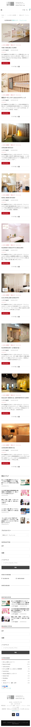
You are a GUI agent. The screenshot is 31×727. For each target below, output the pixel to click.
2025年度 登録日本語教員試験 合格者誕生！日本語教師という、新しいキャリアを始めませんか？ (10, 492)
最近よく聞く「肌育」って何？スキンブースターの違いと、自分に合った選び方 (10, 501)
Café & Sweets (16, 666)
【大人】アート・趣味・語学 (16, 682)
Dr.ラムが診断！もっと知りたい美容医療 (16, 668)
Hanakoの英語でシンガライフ (16, 673)
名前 (3, 553)
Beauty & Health (16, 664)
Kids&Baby (16, 678)
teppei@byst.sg (15, 710)
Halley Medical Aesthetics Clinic (15, 398)
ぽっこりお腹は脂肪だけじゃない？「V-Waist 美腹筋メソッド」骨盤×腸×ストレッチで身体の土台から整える (10, 482)
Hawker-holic (16, 675)
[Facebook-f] (17, 714)
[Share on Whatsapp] (17, 66)
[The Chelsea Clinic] (15, 32)
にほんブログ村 (6, 688)
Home (3, 15)
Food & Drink (16, 671)
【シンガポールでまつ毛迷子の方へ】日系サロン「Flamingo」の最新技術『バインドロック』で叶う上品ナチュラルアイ (10, 520)
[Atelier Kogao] (15, 132)
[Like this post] (12, 66)
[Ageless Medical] (15, 432)
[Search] (27, 10)
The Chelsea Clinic (9, 48)
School (16, 680)
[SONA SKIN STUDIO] (15, 182)
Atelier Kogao (7, 147)
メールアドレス (5, 559)
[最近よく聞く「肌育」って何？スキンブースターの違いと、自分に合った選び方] (24, 502)
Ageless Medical (8, 448)
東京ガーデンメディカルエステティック (14, 97)
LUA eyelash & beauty (10, 298)
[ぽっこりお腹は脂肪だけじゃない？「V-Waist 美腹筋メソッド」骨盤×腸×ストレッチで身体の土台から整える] (24, 482)
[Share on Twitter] (15, 66)
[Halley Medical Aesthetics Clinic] (15, 383)
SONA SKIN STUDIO (8, 198)
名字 (3, 546)
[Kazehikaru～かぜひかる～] (15, 333)
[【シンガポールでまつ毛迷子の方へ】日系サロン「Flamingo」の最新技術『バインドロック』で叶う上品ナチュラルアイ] (24, 520)
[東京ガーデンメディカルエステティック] (15, 82)
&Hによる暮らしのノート (16, 662)
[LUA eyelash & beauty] (15, 282)
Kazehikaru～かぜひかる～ (11, 348)
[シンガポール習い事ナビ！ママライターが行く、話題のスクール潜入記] (24, 511)
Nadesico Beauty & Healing (12, 248)
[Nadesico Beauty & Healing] (15, 232)
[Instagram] (24, 10)
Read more (5, 63)
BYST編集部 (6, 50)
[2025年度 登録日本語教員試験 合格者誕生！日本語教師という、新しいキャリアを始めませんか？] (24, 493)
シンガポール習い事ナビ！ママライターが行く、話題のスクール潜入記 (10, 509)
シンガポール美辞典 (11, 15)
